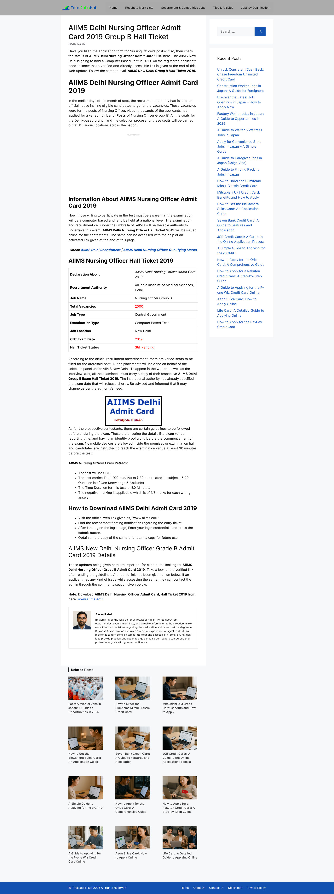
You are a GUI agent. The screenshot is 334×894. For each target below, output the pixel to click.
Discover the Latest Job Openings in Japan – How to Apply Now (239, 102)
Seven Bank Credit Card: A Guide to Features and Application (238, 225)
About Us (199, 888)
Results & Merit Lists (139, 7)
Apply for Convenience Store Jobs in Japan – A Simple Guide (239, 146)
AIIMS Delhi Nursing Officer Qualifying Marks (160, 250)
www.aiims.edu (90, 599)
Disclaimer (235, 888)
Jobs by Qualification (255, 7)
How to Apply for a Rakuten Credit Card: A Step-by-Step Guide (239, 276)
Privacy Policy (256, 888)
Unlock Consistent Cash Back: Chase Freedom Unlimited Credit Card (240, 74)
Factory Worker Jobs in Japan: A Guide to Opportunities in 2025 (240, 118)
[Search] (260, 31)
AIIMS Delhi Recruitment (101, 250)
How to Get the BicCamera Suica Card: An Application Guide (238, 209)
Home (113, 7)
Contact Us (216, 888)
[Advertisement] (133, 163)
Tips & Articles (223, 7)
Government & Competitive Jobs (183, 7)
